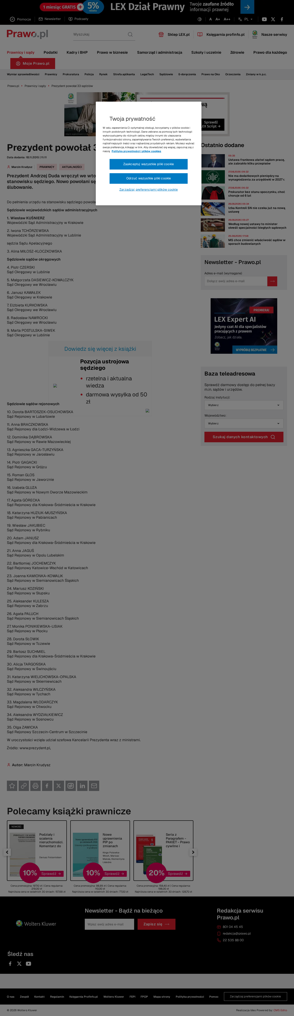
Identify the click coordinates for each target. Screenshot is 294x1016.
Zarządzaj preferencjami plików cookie (148, 189)
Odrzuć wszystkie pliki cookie (148, 178)
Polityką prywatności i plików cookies (136, 151)
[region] (148, 153)
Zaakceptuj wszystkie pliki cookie (148, 164)
